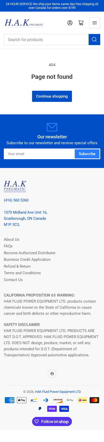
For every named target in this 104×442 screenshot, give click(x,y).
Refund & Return (17, 266)
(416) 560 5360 (16, 200)
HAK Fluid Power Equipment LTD (58, 392)
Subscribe (87, 154)
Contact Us (13, 280)
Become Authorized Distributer (30, 253)
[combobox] (52, 39)
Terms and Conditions (22, 273)
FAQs (8, 246)
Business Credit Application (27, 259)
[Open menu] (94, 22)
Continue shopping (52, 96)
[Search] (94, 39)
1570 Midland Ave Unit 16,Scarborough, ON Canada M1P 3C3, (25, 218)
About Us (11, 239)
